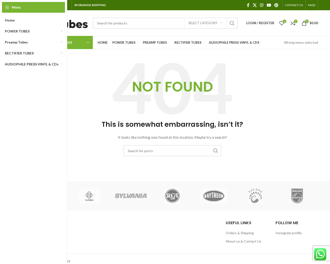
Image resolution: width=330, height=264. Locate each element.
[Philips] (297, 196)
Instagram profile (289, 233)
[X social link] (254, 5)
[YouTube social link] (269, 5)
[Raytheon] (214, 196)
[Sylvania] (130, 196)
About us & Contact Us (243, 241)
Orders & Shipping (240, 233)
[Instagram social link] (261, 5)
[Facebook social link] (248, 5)
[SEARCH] (232, 23)
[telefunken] (89, 196)
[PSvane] (255, 196)
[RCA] (172, 196)
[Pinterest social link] (276, 5)
